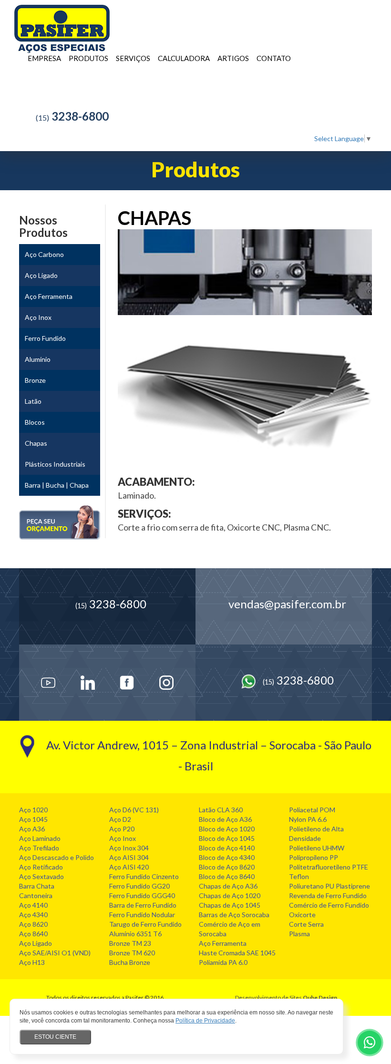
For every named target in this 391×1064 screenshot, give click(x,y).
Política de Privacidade (205, 1020)
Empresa (44, 58)
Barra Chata (36, 886)
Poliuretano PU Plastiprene (329, 886)
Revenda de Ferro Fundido (328, 895)
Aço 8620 (33, 924)
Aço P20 (121, 829)
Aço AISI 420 (129, 867)
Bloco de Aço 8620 (227, 867)
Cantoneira (35, 895)
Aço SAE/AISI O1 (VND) (55, 953)
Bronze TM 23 (130, 943)
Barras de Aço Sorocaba (234, 915)
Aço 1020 (33, 810)
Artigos (233, 58)
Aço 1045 (33, 819)
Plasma (299, 934)
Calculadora (184, 58)
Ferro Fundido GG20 (139, 886)
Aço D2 (120, 819)
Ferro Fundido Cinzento (144, 876)
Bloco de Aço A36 (225, 819)
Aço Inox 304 (129, 848)
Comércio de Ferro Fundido (329, 905)
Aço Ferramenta (223, 943)
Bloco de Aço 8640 (227, 876)
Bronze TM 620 (132, 953)
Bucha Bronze (129, 962)
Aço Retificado (41, 867)
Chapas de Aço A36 (228, 886)
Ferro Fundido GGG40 (142, 895)
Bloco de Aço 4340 (227, 857)
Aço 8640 (33, 934)
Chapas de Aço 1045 (229, 905)
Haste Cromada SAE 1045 (237, 953)
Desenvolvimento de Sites (268, 997)
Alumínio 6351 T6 (135, 934)
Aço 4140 (33, 905)
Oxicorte (302, 915)
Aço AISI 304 (129, 857)
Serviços (133, 58)
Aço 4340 (33, 915)
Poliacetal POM (312, 810)
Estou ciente (55, 1036)
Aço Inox (122, 838)
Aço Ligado (35, 943)
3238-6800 (72, 116)
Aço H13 (32, 962)
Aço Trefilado (39, 848)
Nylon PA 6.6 (308, 819)
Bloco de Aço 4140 (227, 848)
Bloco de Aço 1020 (227, 829)
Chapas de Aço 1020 (229, 895)
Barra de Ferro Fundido (142, 905)
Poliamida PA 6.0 (223, 962)
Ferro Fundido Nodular (142, 915)
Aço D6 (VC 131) (134, 810)
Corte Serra (306, 924)
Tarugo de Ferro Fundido (145, 924)
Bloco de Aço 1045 (227, 838)
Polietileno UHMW (316, 848)
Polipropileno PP (313, 857)
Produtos (88, 58)
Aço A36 (32, 829)
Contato (274, 58)
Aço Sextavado (41, 876)
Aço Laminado (40, 838)
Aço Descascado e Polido (56, 857)
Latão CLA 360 (221, 810)
